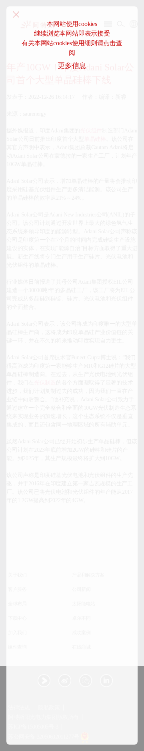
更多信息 (72, 66)
